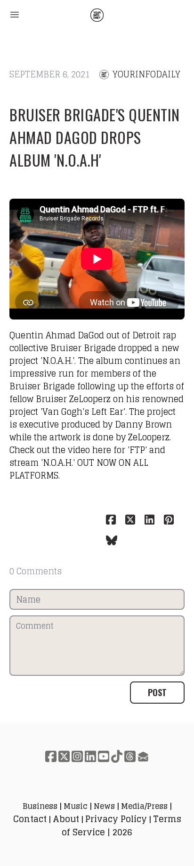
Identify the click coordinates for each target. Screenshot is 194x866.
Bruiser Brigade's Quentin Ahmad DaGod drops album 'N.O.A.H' (94, 137)
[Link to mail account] (143, 756)
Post (157, 692)
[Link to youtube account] (103, 756)
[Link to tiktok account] (116, 756)
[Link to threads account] (130, 756)
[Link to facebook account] (51, 756)
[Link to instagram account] (77, 756)
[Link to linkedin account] (90, 756)
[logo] (97, 15)
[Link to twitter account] (64, 756)
